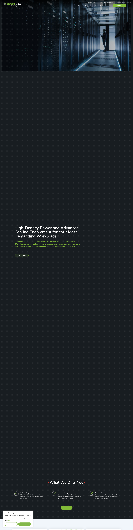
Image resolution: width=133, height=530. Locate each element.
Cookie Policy (11, 520)
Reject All (11, 524)
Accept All (24, 524)
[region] (18, 519)
